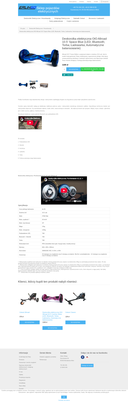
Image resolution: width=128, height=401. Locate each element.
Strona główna (72, 1)
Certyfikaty (22, 383)
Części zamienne (73, 21)
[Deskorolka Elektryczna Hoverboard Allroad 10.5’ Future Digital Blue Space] (23, 85)
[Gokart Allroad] (30, 298)
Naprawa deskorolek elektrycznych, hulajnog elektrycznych (26, 367)
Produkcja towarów (24, 377)
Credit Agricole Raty (25, 357)
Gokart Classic (70, 312)
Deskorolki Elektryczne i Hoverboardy (37, 18)
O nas (21, 371)
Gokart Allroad (24, 312)
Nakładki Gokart (79, 18)
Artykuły (89, 1)
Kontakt (96, 1)
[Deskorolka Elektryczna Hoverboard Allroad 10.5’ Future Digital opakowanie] (44, 85)
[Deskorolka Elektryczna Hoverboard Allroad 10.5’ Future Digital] (53, 298)
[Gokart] (75, 298)
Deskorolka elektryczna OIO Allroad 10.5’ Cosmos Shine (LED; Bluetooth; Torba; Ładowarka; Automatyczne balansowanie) (52, 316)
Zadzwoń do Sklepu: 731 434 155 (94, 69)
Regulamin (22, 380)
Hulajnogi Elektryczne (62, 18)
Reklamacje (43, 359)
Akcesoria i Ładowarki (96, 18)
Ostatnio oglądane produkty (48, 357)
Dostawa (81, 1)
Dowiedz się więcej (64, 400)
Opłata (21, 374)
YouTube (87, 357)
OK (64, 397)
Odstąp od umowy (87, 365)
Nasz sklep (22, 386)
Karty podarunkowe (56, 21)
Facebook (82, 357)
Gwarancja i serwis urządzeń (27, 362)
